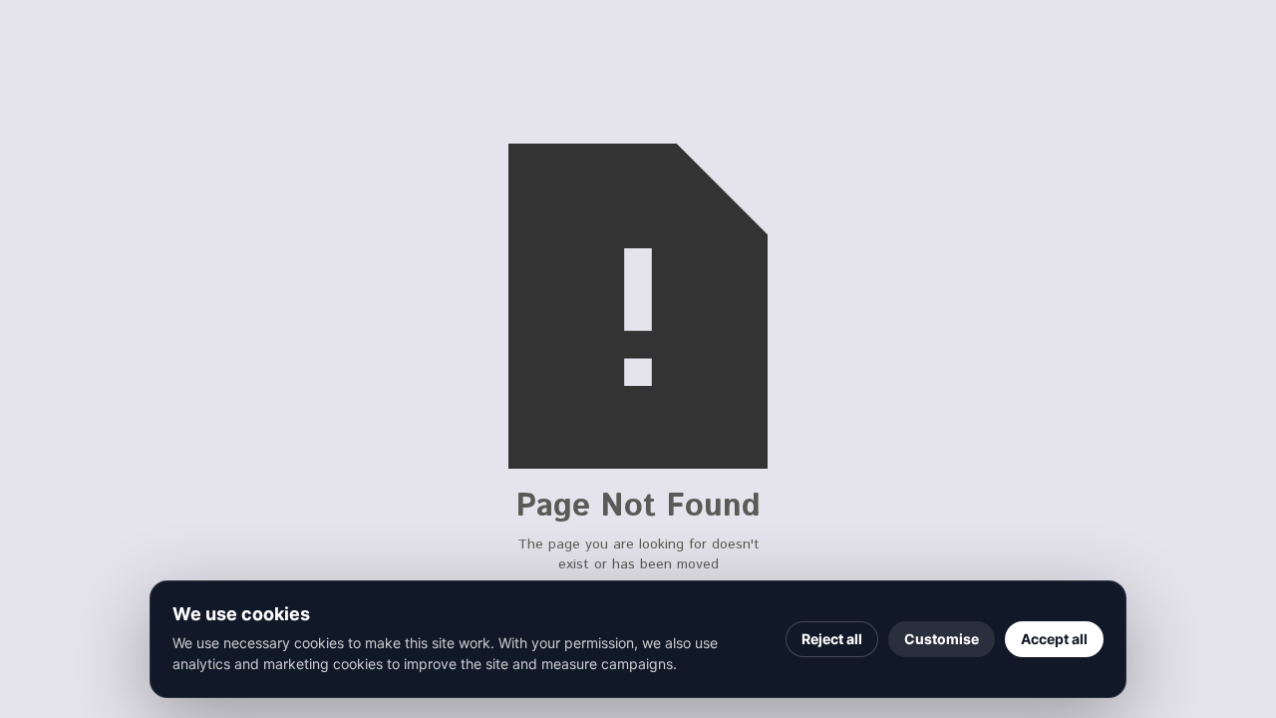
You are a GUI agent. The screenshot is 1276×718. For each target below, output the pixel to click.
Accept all (1054, 638)
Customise (941, 638)
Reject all (831, 638)
